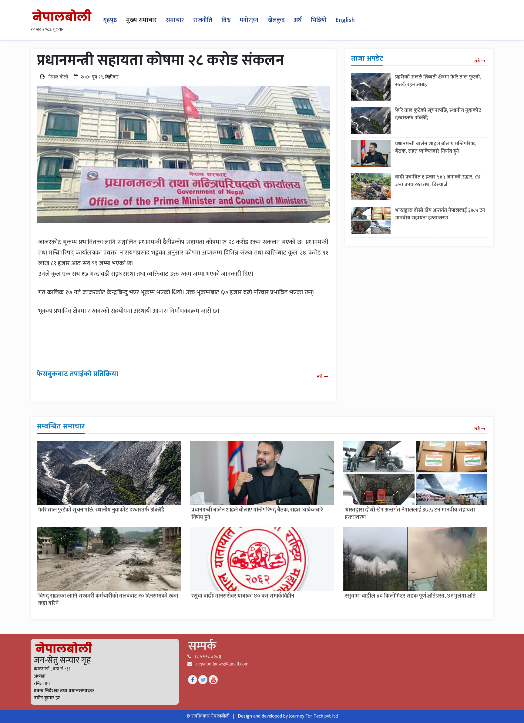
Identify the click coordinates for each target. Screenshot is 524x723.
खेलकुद (276, 20)
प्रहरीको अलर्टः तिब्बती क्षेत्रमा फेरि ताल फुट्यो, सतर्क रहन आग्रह (438, 81)
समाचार (175, 20)
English (345, 20)
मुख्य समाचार (141, 20)
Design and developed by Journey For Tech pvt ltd (288, 716)
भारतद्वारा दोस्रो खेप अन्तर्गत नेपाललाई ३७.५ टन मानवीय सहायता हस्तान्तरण (440, 214)
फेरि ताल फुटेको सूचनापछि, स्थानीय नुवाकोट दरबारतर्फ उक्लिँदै (438, 114)
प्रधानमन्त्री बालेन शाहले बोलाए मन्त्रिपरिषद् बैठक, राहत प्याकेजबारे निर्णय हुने (435, 147)
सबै (319, 376)
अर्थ (298, 20)
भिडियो (319, 20)
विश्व (225, 20)
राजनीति (202, 20)
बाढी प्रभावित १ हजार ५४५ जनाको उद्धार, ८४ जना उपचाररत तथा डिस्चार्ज (437, 181)
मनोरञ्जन (249, 20)
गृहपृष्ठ (110, 20)
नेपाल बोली (58, 77)
